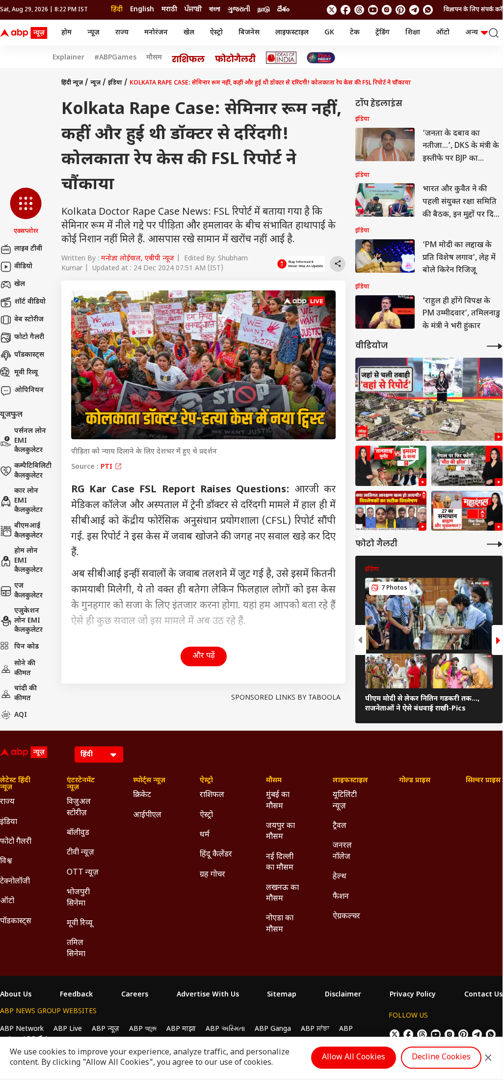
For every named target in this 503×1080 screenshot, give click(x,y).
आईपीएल (147, 815)
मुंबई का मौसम (278, 800)
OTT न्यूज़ (83, 873)
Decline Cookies (441, 1057)
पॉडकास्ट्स (29, 355)
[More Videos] (495, 346)
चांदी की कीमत (25, 693)
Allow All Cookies (353, 1057)
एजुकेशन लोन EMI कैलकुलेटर (28, 620)
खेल (189, 32)
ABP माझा (181, 1029)
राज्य (122, 32)
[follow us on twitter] (332, 10)
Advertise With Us (208, 995)
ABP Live (67, 1029)
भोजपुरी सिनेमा (78, 898)
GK (329, 32)
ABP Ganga (273, 1029)
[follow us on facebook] (345, 10)
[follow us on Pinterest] (400, 10)
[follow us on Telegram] (414, 10)
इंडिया (115, 83)
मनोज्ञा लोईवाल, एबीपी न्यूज (137, 258)
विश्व (6, 861)
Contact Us (483, 995)
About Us (15, 995)
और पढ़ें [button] (203, 656)
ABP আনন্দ (143, 1029)
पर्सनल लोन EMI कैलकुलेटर (30, 440)
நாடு (264, 9)
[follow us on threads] (359, 10)
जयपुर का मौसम (280, 831)
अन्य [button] (471, 32)
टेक (355, 32)
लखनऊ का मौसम (282, 893)
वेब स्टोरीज (29, 319)
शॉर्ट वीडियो (30, 302)
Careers (134, 995)
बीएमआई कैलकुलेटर (28, 530)
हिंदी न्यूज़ (72, 83)
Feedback (76, 995)
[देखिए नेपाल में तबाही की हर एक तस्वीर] (429, 399)
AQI (20, 715)
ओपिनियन (29, 390)
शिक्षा (412, 32)
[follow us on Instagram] (387, 10)
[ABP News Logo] (25, 33)
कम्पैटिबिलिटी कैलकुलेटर (33, 471)
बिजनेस (249, 32)
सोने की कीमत (24, 668)
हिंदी (117, 9)
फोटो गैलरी (29, 337)
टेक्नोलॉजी (15, 882)
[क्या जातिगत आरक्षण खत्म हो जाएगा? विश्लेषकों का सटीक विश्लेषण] (390, 511)
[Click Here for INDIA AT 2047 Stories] (321, 58)
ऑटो (443, 32)
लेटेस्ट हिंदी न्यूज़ (15, 784)
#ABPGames (115, 58)
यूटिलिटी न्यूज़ (345, 800)
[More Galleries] (495, 544)
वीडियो (23, 266)
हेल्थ (339, 877)
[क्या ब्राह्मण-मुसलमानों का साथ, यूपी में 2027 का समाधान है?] (467, 511)
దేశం (283, 9)
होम (66, 32)
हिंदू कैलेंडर (216, 855)
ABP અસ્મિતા (225, 1029)
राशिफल (212, 795)
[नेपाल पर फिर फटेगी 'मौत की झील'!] (467, 466)
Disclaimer (343, 995)
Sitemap (281, 995)
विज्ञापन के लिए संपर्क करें (473, 10)
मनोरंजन (156, 32)
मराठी (169, 9)
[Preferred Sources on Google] (300, 264)
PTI (107, 467)
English (142, 9)
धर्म (205, 835)
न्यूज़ (93, 32)
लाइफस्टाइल (292, 32)
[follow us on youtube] (373, 10)
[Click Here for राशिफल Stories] (188, 58)
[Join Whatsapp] (428, 10)
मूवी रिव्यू (26, 372)
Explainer (68, 58)
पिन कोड (26, 647)
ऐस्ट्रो (216, 32)
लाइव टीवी (28, 249)
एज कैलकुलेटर (28, 590)
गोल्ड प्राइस (414, 780)
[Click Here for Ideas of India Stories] (281, 58)
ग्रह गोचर (212, 875)
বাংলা (214, 9)
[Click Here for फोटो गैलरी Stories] (235, 57)
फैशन (341, 897)
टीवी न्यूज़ (80, 853)
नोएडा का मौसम (279, 924)
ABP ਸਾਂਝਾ (315, 1029)
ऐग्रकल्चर (346, 916)
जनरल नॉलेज (342, 851)
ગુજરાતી (239, 9)
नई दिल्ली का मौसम (279, 862)
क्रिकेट (142, 795)
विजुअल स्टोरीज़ (79, 807)
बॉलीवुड (78, 833)
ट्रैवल (339, 826)
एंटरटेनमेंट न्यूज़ (81, 784)
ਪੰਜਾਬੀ (193, 9)
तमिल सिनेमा (76, 948)
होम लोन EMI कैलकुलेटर (28, 560)
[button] (26, 212)
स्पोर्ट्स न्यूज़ (149, 780)
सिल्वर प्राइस (483, 780)
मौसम (154, 58)
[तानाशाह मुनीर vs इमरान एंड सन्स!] (390, 466)
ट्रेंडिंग (382, 32)
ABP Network (22, 1029)
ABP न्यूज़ (105, 1029)
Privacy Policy (413, 995)
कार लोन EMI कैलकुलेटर (28, 500)
